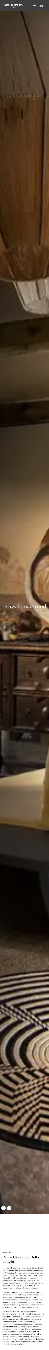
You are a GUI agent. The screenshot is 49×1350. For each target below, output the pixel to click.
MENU (41, 6)
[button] (3, 1208)
